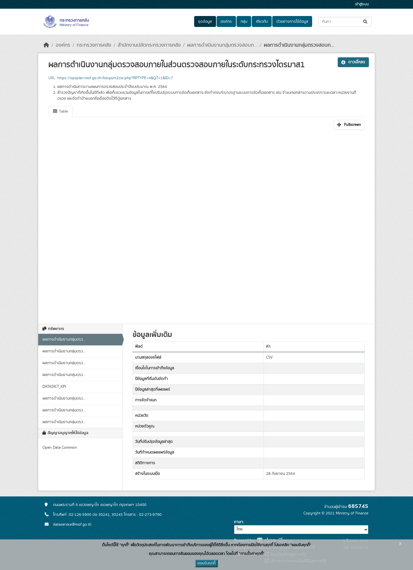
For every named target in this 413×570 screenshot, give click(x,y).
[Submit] (366, 22)
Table (63, 111)
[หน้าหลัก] (46, 45)
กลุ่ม (243, 21)
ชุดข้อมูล (205, 21)
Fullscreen (352, 124)
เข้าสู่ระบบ (362, 4)
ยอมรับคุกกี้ (206, 563)
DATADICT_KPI (54, 386)
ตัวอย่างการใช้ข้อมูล (292, 21)
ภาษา (238, 522)
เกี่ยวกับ (262, 21)
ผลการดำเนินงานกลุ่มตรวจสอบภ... (222, 45)
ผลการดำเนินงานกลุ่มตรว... (63, 339)
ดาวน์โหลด (356, 62)
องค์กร (226, 21)
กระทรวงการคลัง (94, 45)
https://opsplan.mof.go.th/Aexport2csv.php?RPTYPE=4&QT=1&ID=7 (115, 78)
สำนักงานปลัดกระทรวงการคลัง (149, 45)
